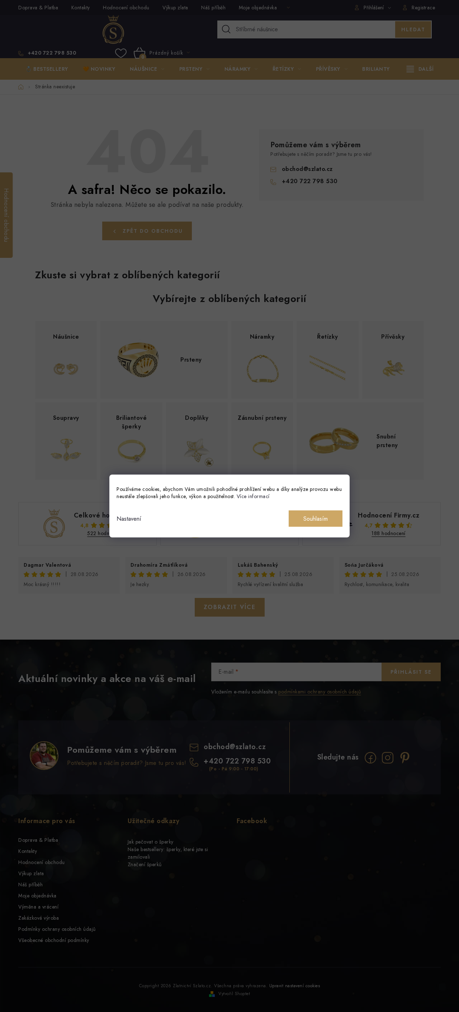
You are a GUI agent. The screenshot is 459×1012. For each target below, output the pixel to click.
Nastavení (129, 519)
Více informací (253, 496)
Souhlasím (315, 519)
